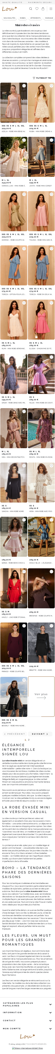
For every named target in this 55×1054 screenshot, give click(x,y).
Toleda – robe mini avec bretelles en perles (41, 240)
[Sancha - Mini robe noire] (13, 482)
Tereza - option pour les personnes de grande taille (14, 294)
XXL (22, 126)
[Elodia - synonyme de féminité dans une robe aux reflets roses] (41, 319)
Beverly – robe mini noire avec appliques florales (14, 726)
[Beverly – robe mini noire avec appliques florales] (13, 696)
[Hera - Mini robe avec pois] (41, 482)
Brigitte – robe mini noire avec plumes (41, 670)
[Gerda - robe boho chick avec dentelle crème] (13, 536)
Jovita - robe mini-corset (40, 186)
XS (7, 126)
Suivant (38, 734)
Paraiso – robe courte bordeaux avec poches (14, 671)
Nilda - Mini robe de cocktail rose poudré (41, 403)
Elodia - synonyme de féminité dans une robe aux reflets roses (41, 349)
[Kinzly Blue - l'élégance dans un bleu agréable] (41, 536)
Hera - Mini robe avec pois (40, 511)
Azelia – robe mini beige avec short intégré (14, 131)
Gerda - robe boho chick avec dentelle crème (14, 563)
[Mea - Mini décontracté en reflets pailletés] (13, 428)
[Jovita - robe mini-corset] (41, 156)
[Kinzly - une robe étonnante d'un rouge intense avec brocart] (13, 588)
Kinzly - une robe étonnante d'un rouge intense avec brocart (14, 617)
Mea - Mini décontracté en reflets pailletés (14, 457)
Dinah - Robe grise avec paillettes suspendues (14, 403)
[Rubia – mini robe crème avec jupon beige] (41, 102)
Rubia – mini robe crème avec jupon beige (41, 131)
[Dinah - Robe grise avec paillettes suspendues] (13, 373)
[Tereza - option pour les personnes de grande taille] (13, 265)
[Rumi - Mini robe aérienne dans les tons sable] (13, 319)
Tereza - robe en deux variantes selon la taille (41, 294)
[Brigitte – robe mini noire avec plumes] (41, 642)
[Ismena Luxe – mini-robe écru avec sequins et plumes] (13, 156)
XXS (3, 126)
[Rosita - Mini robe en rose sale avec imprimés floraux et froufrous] (41, 428)
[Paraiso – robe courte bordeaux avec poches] (13, 642)
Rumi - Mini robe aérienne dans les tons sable (14, 349)
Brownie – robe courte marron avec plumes (41, 616)
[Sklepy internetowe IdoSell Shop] (27, 1048)
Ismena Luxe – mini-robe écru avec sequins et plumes (14, 186)
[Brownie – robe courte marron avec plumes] (41, 588)
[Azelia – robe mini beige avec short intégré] (13, 102)
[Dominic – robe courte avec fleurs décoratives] (13, 211)
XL (18, 126)
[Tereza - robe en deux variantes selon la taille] (41, 265)
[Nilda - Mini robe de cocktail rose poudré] (41, 373)
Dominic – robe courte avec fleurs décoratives (14, 240)
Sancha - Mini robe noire (13, 511)
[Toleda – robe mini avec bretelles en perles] (41, 211)
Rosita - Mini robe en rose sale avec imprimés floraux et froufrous (41, 457)
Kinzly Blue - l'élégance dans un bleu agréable (41, 563)
